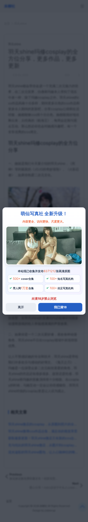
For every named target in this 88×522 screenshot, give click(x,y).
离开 (21, 307)
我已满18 (60, 307)
